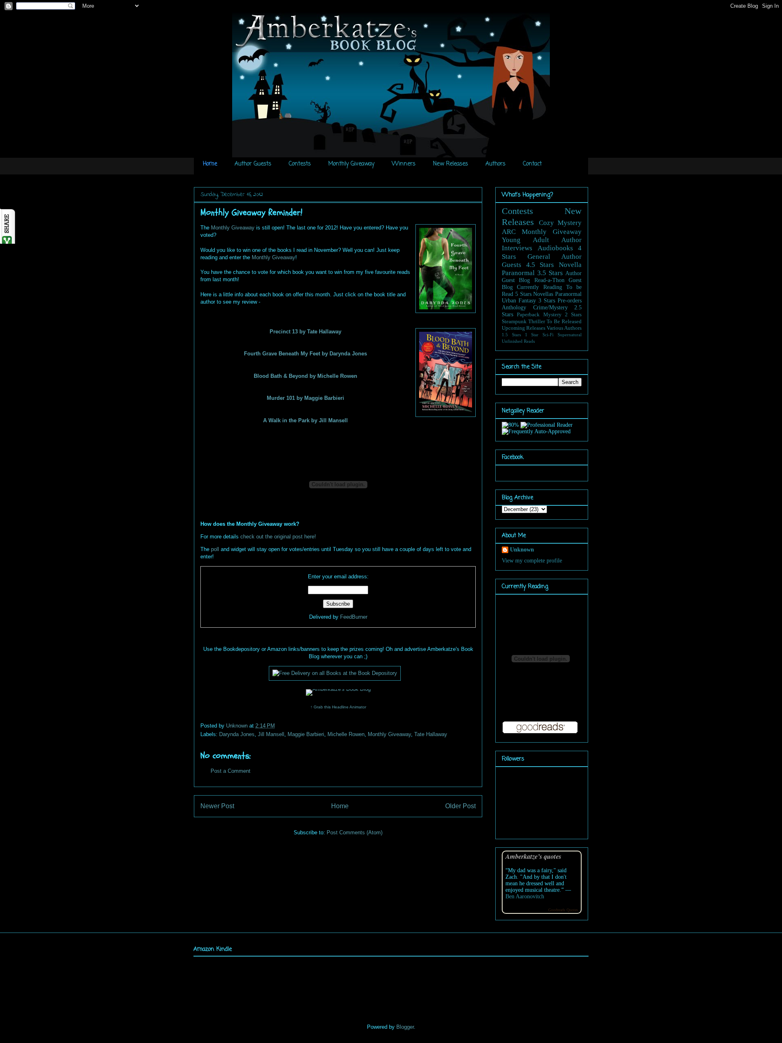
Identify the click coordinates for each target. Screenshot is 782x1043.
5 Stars (523, 294)
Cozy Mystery (560, 223)
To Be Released (564, 321)
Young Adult (525, 240)
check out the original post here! (278, 537)
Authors (495, 164)
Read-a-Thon (549, 280)
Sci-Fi (548, 334)
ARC (509, 232)
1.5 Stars (511, 334)
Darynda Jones (237, 734)
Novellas (543, 294)
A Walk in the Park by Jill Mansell (305, 420)
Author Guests (253, 164)
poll (215, 549)
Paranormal (518, 273)
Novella (570, 265)
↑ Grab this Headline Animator (338, 707)
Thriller (536, 321)
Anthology (514, 307)
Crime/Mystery (550, 307)
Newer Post (217, 806)
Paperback (528, 315)
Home (210, 164)
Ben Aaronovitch (524, 896)
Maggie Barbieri (306, 734)
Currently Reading (539, 287)
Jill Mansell (271, 734)
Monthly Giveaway (351, 164)
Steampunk (514, 321)
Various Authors (564, 328)
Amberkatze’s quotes (533, 856)
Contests (300, 164)
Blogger (405, 1027)
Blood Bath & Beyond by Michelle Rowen (305, 376)
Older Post (460, 806)
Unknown (237, 726)
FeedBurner (353, 617)
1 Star (532, 334)
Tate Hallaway (430, 734)
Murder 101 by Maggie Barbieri (305, 398)
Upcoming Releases (523, 328)
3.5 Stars (550, 273)
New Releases (450, 164)
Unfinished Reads (518, 341)
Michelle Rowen (346, 734)
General (538, 256)
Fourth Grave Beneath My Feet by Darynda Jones (305, 354)
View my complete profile (532, 561)
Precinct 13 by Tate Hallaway (305, 332)
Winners (403, 164)
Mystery (552, 315)
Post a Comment (230, 771)
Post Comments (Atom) (354, 832)
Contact (532, 164)
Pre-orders (570, 301)
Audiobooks (555, 248)
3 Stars (546, 301)
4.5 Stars (540, 265)
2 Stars (573, 315)
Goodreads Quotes (563, 910)
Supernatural (570, 334)
